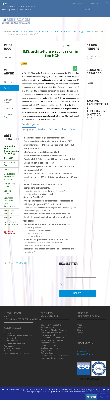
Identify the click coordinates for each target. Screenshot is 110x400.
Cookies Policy (83, 352)
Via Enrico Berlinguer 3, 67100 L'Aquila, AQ (19, 7)
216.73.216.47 (19, 263)
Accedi (106, 3)
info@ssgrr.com (8, 9)
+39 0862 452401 (24, 9)
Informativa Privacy (85, 354)
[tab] (29, 129)
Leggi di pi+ (104, 396)
